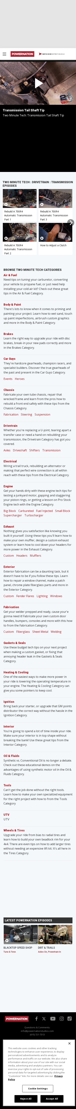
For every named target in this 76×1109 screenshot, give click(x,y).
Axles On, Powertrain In (49, 952)
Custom (9, 556)
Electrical (10, 461)
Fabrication (11, 414)
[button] (4, 54)
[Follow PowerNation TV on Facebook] (36, 1018)
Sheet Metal (40, 632)
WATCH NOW (53, 54)
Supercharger (13, 515)
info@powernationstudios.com (37, 1031)
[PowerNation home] (17, 1021)
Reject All (25, 1098)
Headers (21, 556)
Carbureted (26, 511)
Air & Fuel (10, 275)
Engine (8, 486)
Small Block (62, 511)
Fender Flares (25, 596)
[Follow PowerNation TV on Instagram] (61, 1018)
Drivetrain (10, 425)
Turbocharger (33, 515)
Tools (7, 785)
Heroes (20, 379)
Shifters (34, 450)
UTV (6, 814)
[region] (39, 1073)
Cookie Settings (38, 1088)
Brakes (8, 334)
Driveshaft (20, 450)
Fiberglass (23, 632)
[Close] (69, 1043)
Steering (26, 414)
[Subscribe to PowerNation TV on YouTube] (53, 1019)
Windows (56, 596)
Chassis (9, 390)
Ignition (9, 701)
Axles (7, 450)
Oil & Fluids (11, 756)
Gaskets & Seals (15, 643)
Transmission (51, 450)
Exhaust (9, 526)
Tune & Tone (10, 952)
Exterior (9, 567)
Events (8, 379)
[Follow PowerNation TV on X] (44, 1019)
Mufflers (35, 556)
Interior (9, 726)
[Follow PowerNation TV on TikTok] (69, 1018)
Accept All (52, 1098)
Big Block (10, 511)
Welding (56, 632)
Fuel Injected (44, 511)
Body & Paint (12, 304)
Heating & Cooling (16, 672)
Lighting (42, 596)
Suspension (42, 414)
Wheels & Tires (14, 830)
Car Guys (9, 358)
